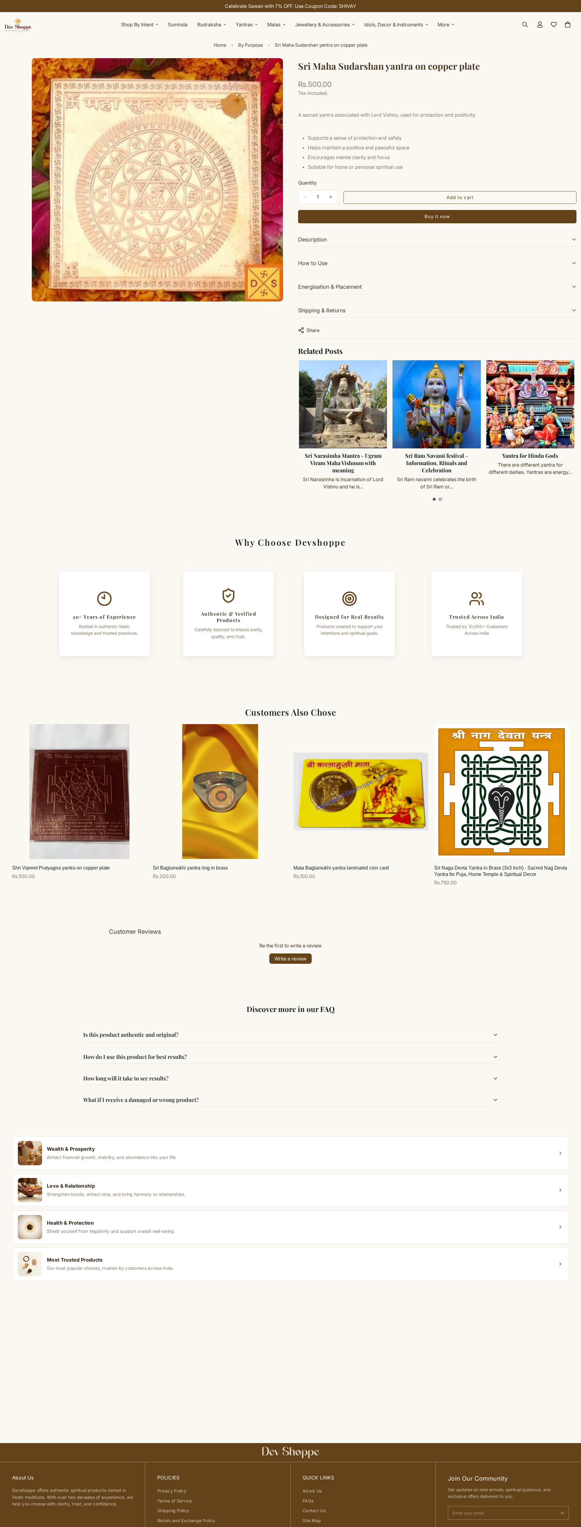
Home (220, 45)
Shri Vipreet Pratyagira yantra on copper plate (61, 867)
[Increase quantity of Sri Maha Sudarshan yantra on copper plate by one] (330, 197)
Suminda (178, 25)
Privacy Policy (171, 1490)
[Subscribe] (562, 1513)
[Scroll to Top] (569, 1494)
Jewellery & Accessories (322, 25)
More (443, 25)
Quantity (307, 183)
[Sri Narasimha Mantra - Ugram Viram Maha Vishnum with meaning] (343, 404)
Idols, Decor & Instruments (393, 25)
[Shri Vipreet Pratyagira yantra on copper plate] (79, 791)
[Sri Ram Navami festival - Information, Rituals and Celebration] (436, 404)
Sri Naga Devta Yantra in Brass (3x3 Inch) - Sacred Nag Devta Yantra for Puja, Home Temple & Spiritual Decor (500, 871)
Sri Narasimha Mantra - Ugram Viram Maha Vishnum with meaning (343, 463)
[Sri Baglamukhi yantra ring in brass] (220, 791)
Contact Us (314, 1510)
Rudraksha (209, 25)
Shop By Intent (137, 25)
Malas (274, 25)
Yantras (244, 25)
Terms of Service (174, 1500)
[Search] (525, 24)
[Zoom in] (277, 71)
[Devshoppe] (18, 24)
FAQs (308, 1500)
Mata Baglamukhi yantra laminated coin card (341, 867)
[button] (434, 499)
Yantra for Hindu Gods (530, 455)
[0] (568, 25)
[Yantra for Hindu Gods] (530, 404)
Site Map (312, 1520)
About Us (312, 1490)
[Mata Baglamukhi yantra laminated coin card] (361, 791)
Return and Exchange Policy (186, 1520)
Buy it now (437, 216)
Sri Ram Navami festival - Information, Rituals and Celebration (436, 463)
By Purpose (250, 45)
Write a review (290, 959)
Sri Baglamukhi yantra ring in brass (190, 867)
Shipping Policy (173, 1510)
